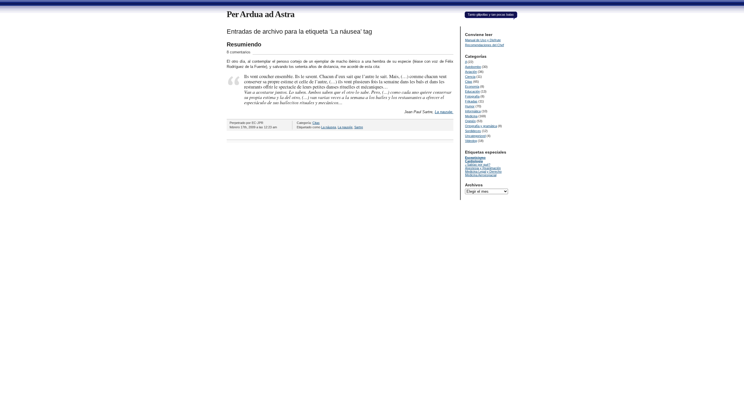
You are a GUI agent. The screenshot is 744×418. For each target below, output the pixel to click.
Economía (472, 86)
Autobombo (473, 67)
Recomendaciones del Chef (484, 45)
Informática (473, 111)
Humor (470, 106)
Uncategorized (475, 136)
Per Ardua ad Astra (260, 14)
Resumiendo (244, 44)
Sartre (358, 127)
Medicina (471, 116)
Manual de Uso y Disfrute (483, 40)
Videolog (471, 141)
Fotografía (472, 96)
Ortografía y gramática (481, 126)
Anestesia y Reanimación (483, 168)
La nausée (345, 127)
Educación (472, 91)
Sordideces (473, 131)
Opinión (470, 121)
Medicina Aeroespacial (480, 175)
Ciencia (470, 76)
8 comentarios (239, 52)
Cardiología (474, 161)
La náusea (328, 127)
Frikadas (471, 101)
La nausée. (444, 112)
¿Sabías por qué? (477, 164)
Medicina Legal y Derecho (483, 171)
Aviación (471, 71)
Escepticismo (475, 157)
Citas (316, 123)
